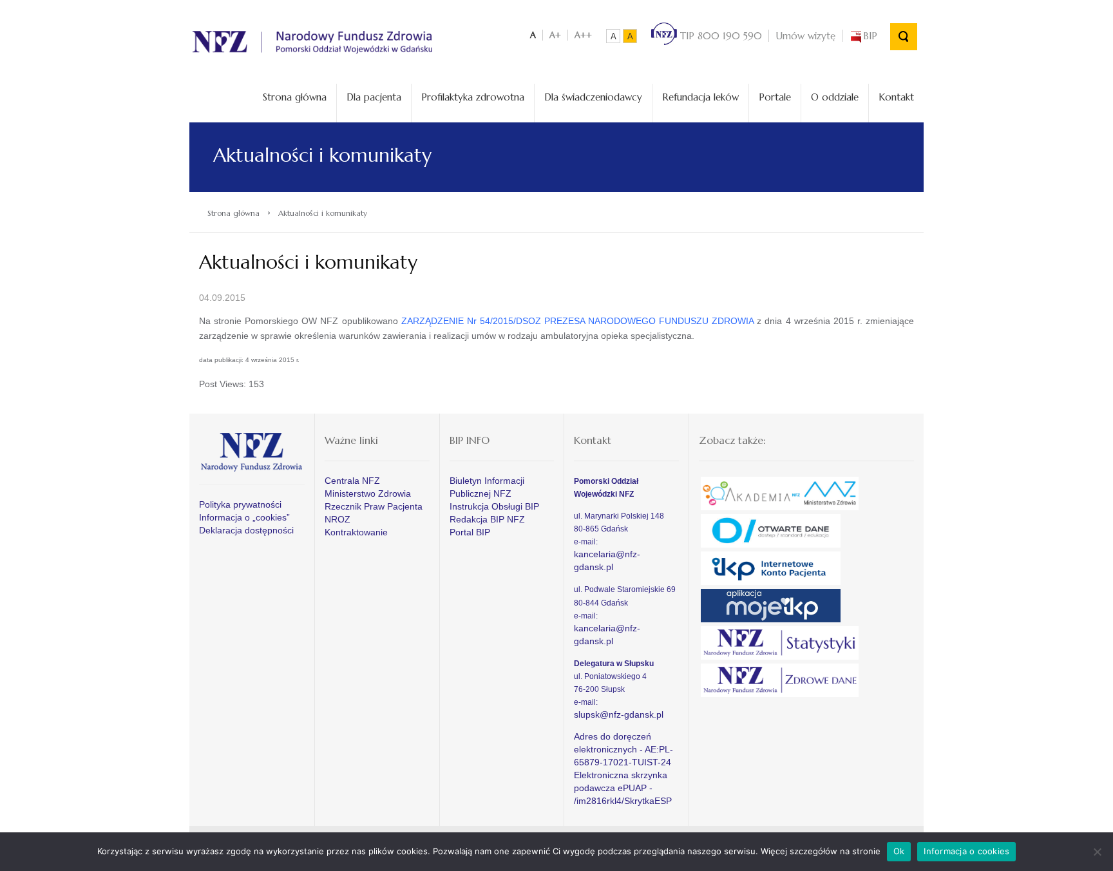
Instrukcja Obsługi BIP (494, 506)
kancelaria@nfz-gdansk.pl (607, 560)
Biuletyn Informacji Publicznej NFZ (487, 487)
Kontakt (896, 97)
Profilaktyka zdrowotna (472, 97)
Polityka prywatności (240, 504)
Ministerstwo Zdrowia (368, 493)
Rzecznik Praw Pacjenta (374, 506)
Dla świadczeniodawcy (593, 97)
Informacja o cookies (966, 851)
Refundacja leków (700, 97)
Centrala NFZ (352, 480)
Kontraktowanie (356, 532)
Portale (775, 97)
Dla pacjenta (374, 97)
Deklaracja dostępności (246, 530)
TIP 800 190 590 (719, 36)
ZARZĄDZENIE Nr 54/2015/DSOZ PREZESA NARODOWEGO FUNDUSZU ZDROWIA (577, 321)
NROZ (337, 519)
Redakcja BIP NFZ (487, 519)
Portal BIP (470, 532)
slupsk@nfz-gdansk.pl (618, 714)
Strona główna (295, 97)
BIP (870, 36)
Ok (899, 851)
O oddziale (835, 97)
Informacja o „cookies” (244, 517)
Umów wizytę (805, 36)
